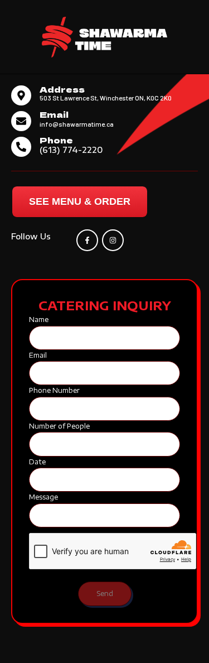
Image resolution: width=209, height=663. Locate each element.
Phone (56, 140)
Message (43, 497)
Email (54, 114)
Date (37, 462)
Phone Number (54, 390)
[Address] (21, 95)
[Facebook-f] (87, 240)
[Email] (21, 121)
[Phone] (21, 147)
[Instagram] (113, 240)
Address (62, 89)
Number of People (59, 426)
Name (38, 319)
